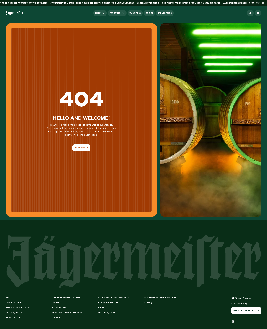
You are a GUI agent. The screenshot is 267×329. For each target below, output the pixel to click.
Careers (102, 308)
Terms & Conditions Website (67, 313)
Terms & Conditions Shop (19, 308)
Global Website (243, 298)
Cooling (148, 303)
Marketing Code (106, 313)
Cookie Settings (239, 304)
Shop (98, 13)
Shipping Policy (14, 313)
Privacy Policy (59, 308)
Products (114, 13)
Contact (56, 303)
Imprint (56, 318)
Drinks (149, 13)
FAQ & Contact (13, 303)
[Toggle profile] (250, 13)
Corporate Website (108, 303)
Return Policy (13, 318)
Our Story (135, 13)
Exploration (165, 13)
